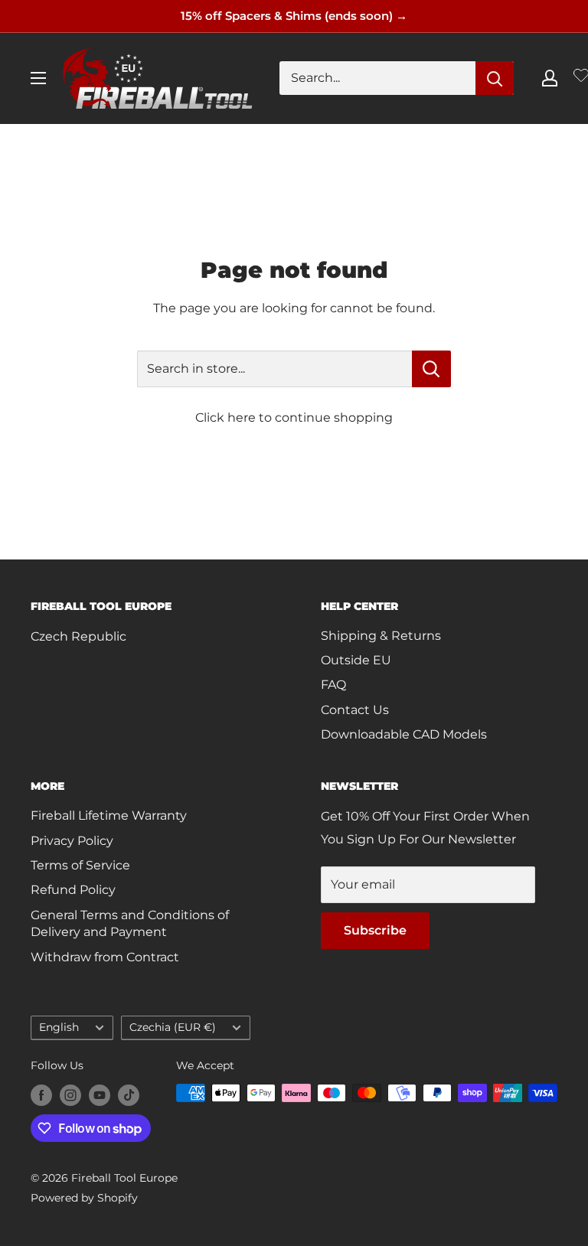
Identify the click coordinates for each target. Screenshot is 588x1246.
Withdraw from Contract (105, 957)
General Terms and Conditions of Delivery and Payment (130, 923)
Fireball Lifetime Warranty (109, 815)
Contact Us (355, 710)
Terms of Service (80, 865)
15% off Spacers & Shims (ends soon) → (294, 15)
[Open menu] (38, 78)
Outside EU (356, 660)
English (59, 1027)
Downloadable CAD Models (404, 734)
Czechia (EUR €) (172, 1027)
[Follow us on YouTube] (99, 1094)
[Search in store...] (431, 369)
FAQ (333, 684)
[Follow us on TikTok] (128, 1094)
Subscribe (375, 930)
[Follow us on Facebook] (41, 1094)
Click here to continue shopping (294, 417)
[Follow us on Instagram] (70, 1094)
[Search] (494, 78)
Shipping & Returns (381, 635)
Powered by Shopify (84, 1198)
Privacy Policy (72, 840)
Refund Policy (73, 889)
